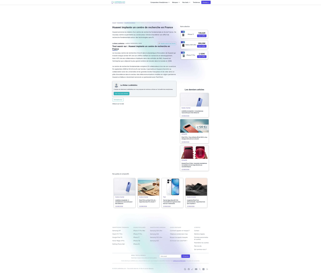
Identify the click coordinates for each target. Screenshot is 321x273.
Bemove (151, 268)
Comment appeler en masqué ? (180, 230)
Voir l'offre (201, 36)
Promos (205, 2)
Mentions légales (199, 234)
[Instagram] (203, 269)
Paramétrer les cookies (201, 243)
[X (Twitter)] (199, 269)
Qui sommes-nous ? (200, 249)
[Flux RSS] (207, 269)
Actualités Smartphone (129, 22)
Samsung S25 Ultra (156, 237)
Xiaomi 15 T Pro (117, 234)
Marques (175, 2)
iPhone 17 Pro (137, 234)
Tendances (196, 2)
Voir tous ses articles (121, 93)
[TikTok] (192, 269)
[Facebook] (188, 269)
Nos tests (185, 2)
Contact (196, 230)
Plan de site (197, 246)
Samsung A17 (116, 230)
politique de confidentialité (179, 260)
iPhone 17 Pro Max (139, 230)
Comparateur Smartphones (159, 2)
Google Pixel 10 (117, 237)
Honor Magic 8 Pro (118, 241)
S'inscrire (186, 256)
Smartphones (118, 99)
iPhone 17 (136, 237)
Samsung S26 (154, 234)
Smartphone (120, 22)
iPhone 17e (136, 241)
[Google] (185, 269)
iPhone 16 (136, 244)
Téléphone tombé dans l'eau (179, 234)
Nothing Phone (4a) (118, 244)
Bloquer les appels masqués (179, 237)
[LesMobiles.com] (118, 2)
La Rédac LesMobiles (118, 43)
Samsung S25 (154, 241)
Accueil (114, 22)
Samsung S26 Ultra (156, 230)
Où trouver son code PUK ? (178, 241)
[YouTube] (196, 269)
